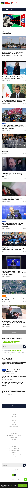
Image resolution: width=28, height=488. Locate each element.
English (3, 477)
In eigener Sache (14, 456)
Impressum (14, 446)
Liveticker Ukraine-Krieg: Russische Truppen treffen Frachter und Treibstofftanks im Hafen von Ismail (12, 53)
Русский (8, 477)
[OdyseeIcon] (18, 470)
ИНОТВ (14, 420)
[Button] (24, 346)
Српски (13, 479)
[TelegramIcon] (10, 470)
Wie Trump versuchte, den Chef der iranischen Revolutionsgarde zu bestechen (12, 224)
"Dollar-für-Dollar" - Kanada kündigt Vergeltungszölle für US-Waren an (12, 77)
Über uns (14, 452)
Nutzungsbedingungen (14, 450)
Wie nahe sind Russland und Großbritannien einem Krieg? (12, 370)
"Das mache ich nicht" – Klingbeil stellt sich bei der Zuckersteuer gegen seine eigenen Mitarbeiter (13, 391)
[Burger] (25, 2)
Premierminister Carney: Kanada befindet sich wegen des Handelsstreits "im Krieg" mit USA (14, 272)
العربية (14, 477)
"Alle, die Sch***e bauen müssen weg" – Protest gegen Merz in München (13, 248)
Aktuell (14, 412)
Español (19, 477)
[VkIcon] (13, 470)
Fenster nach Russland (14, 426)
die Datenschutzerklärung (15, 350)
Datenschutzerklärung (14, 448)
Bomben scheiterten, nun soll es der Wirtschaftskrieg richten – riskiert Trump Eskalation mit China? (14, 127)
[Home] (2, 3)
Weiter (14, 332)
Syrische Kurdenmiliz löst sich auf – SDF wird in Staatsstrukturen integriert (14, 100)
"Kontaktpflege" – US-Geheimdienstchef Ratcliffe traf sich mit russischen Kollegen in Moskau (14, 384)
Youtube (14, 405)
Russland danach (14, 433)
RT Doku (14, 439)
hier (11, 485)
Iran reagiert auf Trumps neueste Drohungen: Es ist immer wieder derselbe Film (14, 175)
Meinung (14, 416)
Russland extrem (14, 437)
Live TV (8, 2)
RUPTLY (14, 424)
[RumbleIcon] (15, 470)
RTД (14, 422)
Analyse (14, 414)
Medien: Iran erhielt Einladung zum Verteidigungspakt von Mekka (12, 198)
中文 (18, 479)
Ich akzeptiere (12, 350)
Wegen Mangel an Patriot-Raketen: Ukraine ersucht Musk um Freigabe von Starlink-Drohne (13, 322)
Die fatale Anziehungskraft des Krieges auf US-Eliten (13, 298)
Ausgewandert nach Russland (14, 435)
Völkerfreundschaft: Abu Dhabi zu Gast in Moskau (13, 150)
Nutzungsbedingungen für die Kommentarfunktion (14, 454)
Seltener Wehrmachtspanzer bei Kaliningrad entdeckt (14, 376)
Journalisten (14, 459)
